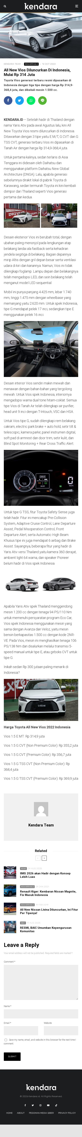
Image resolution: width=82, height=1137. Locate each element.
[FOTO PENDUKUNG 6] (10, 872)
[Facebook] (25, 1105)
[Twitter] (33, 1105)
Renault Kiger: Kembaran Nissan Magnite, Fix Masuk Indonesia (48, 893)
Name (7, 1006)
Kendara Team (12, 64)
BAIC (23, 923)
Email (7, 1023)
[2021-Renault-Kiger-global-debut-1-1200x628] (10, 890)
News (23, 868)
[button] (22, 216)
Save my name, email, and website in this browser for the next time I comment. (40, 1042)
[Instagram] (40, 1105)
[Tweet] (19, 100)
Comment (9, 961)
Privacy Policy (67, 1113)
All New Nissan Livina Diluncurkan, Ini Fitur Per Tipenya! (49, 911)
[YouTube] (48, 1105)
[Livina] (10, 909)
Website (48, 1023)
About (21, 1113)
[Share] (8, 100)
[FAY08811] (10, 927)
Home (9, 1113)
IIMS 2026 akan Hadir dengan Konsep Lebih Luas (45, 875)
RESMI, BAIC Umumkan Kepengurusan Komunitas (46, 929)
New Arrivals (31, 64)
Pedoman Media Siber (41, 1113)
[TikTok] (56, 1105)
